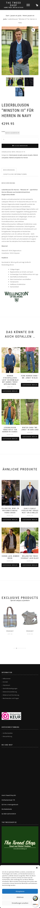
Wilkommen (6, 679)
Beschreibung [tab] (9, 170)
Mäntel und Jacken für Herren (18, 158)
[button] (37, 868)
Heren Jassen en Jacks (16, 155)
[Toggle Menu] (28, 5)
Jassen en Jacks (16, 16)
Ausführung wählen (10, 391)
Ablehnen (20, 897)
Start (7, 16)
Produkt (10, 631)
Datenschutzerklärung (10, 692)
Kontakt (5, 682)
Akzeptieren (20, 891)
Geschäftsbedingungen (10, 688)
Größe (3, 131)
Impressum (6, 685)
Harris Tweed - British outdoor (13, 7)
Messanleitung (7, 736)
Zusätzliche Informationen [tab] (15, 174)
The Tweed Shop (13, 4)
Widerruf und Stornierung (11, 695)
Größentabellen (8, 733)
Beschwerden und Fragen (11, 698)
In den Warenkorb (21, 145)
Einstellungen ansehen (20, 903)
